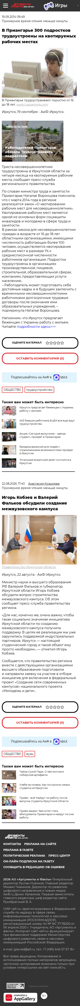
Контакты (12, 844)
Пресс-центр (59, 855)
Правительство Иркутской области (29, 567)
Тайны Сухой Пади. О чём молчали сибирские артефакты (41, 773)
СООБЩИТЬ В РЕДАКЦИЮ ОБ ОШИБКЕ (34, 867)
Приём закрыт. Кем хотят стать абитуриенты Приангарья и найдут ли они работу (46, 814)
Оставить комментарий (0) (40, 358)
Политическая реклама (24, 855)
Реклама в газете (18, 850)
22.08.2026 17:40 (13, 484)
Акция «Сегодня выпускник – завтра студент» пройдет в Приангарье (42, 435)
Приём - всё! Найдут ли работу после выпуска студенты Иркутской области (44, 799)
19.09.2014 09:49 (13, 17)
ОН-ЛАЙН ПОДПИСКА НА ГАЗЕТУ (28, 861)
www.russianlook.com (32, 104)
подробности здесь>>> (36, 327)
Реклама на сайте (40, 844)
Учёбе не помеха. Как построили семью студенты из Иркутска (44, 786)
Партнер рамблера (38, 986)
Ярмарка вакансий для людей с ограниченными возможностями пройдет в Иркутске (46, 450)
